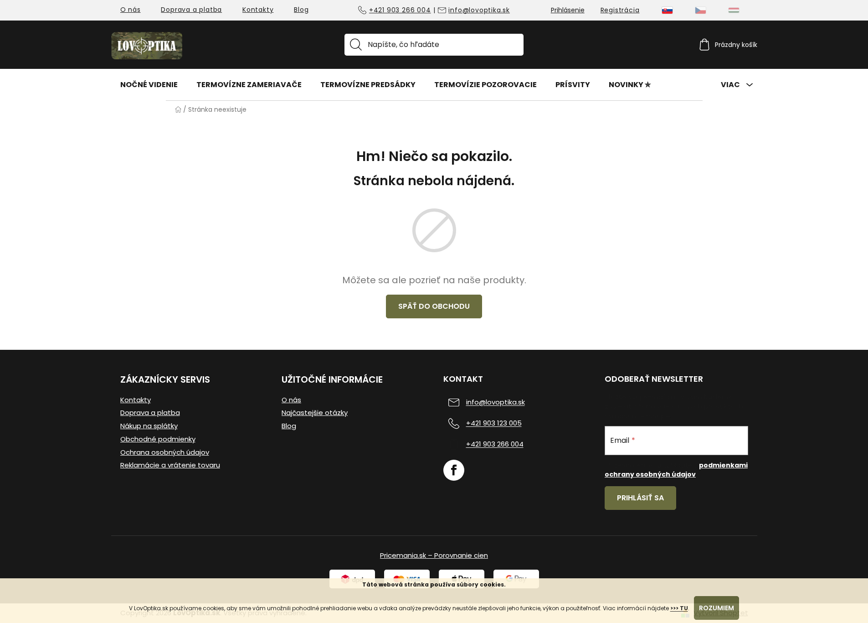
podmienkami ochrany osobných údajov (676, 470)
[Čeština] (700, 10)
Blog (301, 9)
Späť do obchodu (434, 306)
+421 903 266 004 (400, 10)
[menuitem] (149, 84)
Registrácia (620, 10)
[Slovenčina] (667, 10)
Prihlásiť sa (640, 498)
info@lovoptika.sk (479, 10)
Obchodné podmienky (157, 439)
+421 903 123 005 (494, 423)
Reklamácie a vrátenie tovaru (170, 465)
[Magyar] (733, 10)
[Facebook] (453, 470)
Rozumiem (716, 608)
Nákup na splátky (149, 426)
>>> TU (679, 608)
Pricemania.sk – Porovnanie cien (434, 555)
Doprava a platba (191, 9)
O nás (130, 9)
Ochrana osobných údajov (164, 452)
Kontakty (257, 9)
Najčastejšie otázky (315, 412)
